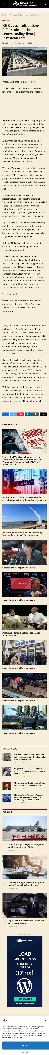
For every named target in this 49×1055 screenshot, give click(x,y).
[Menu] (3, 4)
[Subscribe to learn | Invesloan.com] (24, 552)
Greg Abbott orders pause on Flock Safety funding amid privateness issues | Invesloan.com (30, 771)
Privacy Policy (24, 1052)
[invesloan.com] (25, 4)
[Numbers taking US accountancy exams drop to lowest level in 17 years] (24, 867)
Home (4, 15)
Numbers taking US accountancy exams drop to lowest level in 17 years (27, 883)
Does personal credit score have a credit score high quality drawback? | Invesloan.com (24, 498)
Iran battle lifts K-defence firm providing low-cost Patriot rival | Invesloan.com (22, 533)
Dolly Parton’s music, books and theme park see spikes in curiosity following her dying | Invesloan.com (30, 757)
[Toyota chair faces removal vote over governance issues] (24, 905)
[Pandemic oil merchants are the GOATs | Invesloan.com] (24, 617)
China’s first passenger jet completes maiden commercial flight (26, 845)
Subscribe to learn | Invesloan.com (18, 568)
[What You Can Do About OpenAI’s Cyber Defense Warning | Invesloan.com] (6, 786)
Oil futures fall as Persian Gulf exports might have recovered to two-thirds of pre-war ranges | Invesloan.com (28, 797)
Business (5, 20)
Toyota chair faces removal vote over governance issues (26, 921)
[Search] (45, 4)
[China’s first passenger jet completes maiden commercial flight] (24, 828)
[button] (45, 1020)
